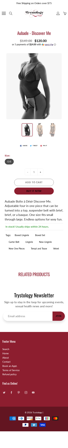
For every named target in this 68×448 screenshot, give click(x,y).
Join (59, 316)
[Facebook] (11, 392)
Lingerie (29, 242)
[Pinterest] (18, 392)
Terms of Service (11, 370)
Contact (6, 361)
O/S (9, 161)
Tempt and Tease (39, 248)
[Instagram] (26, 392)
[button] (34, 44)
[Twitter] (4, 392)
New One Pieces (17, 248)
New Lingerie (45, 242)
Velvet (56, 248)
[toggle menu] (3, 13)
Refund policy (9, 374)
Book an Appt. (9, 366)
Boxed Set (40, 235)
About (5, 357)
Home (5, 353)
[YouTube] (33, 392)
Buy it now (34, 191)
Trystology (37, 412)
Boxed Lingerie (22, 235)
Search (5, 349)
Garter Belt (14, 242)
